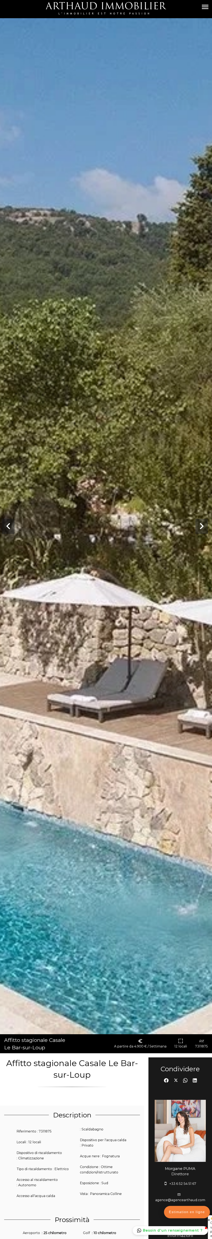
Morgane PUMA (180, 1168)
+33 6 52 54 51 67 (182, 1184)
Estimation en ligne (187, 1212)
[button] (170, 1230)
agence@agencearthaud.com (180, 1200)
